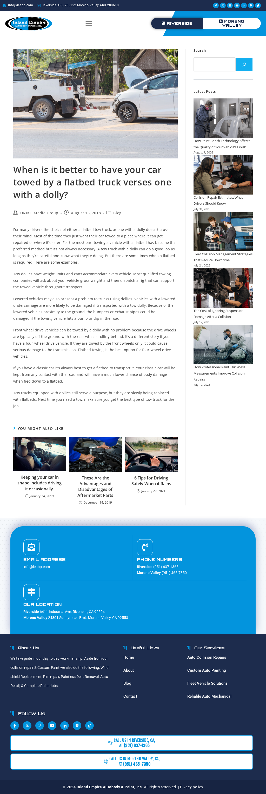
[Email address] (31, 547)
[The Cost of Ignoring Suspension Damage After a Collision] (223, 288)
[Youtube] (237, 5)
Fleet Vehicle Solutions (207, 683)
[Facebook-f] (216, 5)
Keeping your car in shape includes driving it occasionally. (39, 483)
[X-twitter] (223, 5)
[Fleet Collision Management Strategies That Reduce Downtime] (223, 231)
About (128, 670)
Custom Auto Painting (206, 670)
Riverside (179, 23)
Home (128, 657)
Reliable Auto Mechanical (209, 696)
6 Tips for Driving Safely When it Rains (151, 480)
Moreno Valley (233, 23)
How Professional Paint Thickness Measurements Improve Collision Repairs (219, 373)
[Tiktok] (258, 5)
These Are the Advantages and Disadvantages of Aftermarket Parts (95, 486)
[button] (88, 23)
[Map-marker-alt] (251, 5)
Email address (44, 559)
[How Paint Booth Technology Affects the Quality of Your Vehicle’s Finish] (223, 118)
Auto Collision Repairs (206, 657)
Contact (130, 696)
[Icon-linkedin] (244, 5)
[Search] (244, 64)
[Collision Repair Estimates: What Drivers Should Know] (223, 175)
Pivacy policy (191, 787)
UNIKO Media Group (39, 212)
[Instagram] (230, 5)
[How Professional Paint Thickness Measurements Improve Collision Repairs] (223, 344)
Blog (117, 212)
